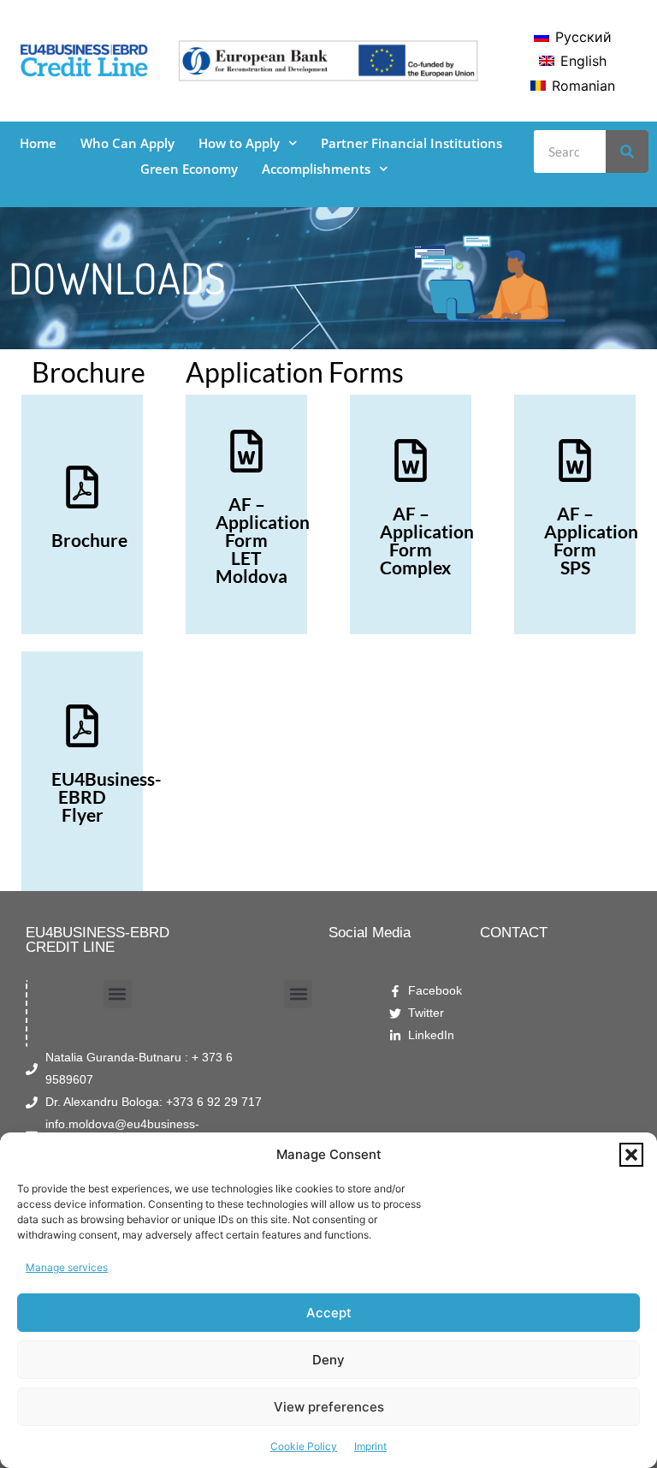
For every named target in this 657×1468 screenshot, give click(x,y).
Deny (328, 1360)
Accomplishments (316, 168)
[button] (631, 1154)
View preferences (329, 1407)
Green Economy (189, 168)
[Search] (627, 151)
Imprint (370, 1446)
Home (38, 143)
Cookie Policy (303, 1446)
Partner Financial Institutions (411, 143)
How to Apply (239, 143)
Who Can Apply (127, 143)
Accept (329, 1313)
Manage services (67, 1267)
